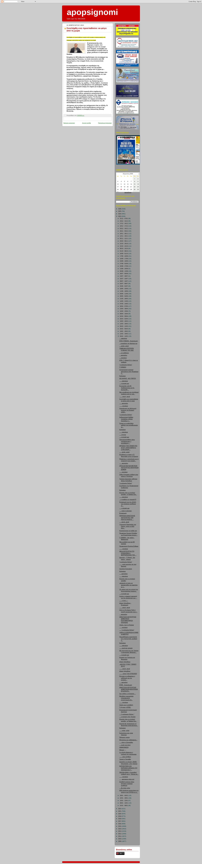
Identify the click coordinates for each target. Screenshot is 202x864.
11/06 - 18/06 (124, 291)
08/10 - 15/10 (124, 248)
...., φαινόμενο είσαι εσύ (126, 779)
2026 (120, 209)
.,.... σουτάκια (123, 406)
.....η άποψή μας (124, 508)
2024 (120, 214)
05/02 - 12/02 (124, 336)
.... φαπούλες (123, 574)
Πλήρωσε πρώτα (124, 737)
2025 (120, 211)
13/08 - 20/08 (124, 268)
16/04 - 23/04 (124, 311)
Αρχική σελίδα (86, 123)
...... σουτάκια (123, 549)
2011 (120, 836)
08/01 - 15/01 (124, 803)
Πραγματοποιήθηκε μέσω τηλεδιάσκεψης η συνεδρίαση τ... (127, 441)
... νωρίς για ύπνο (124, 745)
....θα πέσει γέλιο (124, 788)
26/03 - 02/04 (124, 319)
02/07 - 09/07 (124, 283)
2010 (120, 839)
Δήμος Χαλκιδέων (124, 662)
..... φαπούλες (123, 403)
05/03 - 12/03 (124, 326)
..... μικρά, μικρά (124, 452)
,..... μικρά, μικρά (124, 396)
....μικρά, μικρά (124, 346)
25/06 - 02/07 (124, 286)
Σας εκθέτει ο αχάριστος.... (127, 693)
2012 (120, 834)
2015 (120, 826)
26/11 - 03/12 (124, 231)
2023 (120, 216)
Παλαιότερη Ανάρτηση (105, 123)
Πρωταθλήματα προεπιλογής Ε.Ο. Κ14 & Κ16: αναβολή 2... (128, 638)
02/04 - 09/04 (124, 316)
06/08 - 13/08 (124, 271)
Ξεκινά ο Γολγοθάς (125, 759)
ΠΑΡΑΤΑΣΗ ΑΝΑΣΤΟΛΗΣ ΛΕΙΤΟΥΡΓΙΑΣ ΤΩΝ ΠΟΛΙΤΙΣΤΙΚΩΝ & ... (127, 517)
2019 (120, 816)
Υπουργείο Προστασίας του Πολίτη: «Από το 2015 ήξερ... (127, 526)
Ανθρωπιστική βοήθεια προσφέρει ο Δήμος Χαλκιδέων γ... (126, 419)
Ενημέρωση (123, 513)
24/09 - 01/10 (124, 253)
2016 (120, 824)
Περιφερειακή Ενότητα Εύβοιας (128, 546)
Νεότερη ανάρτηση (69, 123)
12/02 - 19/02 (124, 334)
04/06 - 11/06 (124, 293)
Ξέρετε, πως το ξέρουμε (126, 625)
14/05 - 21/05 (124, 301)
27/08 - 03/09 (124, 263)
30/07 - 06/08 (124, 273)
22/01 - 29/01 (124, 798)
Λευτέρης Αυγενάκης (125, 569)
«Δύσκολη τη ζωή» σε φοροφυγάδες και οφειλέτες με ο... (128, 585)
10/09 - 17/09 (124, 258)
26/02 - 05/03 (124, 329)
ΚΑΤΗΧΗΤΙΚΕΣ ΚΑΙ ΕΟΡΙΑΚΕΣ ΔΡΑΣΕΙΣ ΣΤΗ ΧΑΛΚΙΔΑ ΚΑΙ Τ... (128, 768)
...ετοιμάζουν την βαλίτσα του (128, 343)
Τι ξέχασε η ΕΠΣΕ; (125, 707)
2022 (120, 808)
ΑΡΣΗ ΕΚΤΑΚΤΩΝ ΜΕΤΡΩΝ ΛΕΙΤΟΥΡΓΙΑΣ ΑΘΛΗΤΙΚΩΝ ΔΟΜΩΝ (128, 467)
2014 (120, 829)
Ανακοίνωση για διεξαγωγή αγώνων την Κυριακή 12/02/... (127, 410)
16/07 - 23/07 (124, 278)
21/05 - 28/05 (124, 298)
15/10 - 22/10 (124, 246)
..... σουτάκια (123, 472)
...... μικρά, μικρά (124, 607)
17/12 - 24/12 (124, 223)
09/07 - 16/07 (124, 281)
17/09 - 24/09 (124, 256)
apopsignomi (92, 12)
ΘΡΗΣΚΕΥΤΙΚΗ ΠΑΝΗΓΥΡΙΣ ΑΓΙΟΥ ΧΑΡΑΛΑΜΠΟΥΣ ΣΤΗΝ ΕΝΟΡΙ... (128, 447)
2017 (120, 821)
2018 (120, 818)
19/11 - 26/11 (124, 233)
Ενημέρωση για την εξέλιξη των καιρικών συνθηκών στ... (127, 504)
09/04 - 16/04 (124, 313)
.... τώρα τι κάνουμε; (125, 511)
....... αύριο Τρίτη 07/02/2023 (128, 673)
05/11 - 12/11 (124, 238)
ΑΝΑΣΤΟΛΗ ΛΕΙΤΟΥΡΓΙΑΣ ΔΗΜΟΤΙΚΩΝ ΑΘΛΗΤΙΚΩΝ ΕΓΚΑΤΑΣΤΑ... (128, 689)
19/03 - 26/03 (124, 321)
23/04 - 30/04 (124, 308)
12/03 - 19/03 (124, 324)
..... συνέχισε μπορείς (126, 648)
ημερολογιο (127, 192)
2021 (120, 811)
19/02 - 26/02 (124, 331)
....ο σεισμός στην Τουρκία (127, 717)
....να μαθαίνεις (124, 353)
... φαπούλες (123, 614)
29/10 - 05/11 (124, 241)
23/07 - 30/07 (124, 276)
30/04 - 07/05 (124, 306)
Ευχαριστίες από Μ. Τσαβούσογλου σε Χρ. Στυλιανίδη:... (127, 387)
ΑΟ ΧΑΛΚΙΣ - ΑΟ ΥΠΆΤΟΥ (127, 378)
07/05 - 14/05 (124, 303)
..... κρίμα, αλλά (124, 730)
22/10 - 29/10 (124, 243)
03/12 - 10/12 (124, 228)
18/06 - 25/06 (124, 288)
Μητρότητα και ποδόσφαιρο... (128, 740)
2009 (120, 841)
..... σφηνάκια (123, 381)
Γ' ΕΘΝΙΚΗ (122, 367)
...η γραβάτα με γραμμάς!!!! (127, 499)
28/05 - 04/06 (124, 296)
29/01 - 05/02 (124, 795)
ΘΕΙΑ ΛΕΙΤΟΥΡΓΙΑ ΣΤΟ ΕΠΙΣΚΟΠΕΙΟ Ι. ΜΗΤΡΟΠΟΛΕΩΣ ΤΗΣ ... (127, 553)
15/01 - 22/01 (124, 800)
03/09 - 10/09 (124, 261)
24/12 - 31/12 (124, 221)
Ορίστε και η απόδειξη (126, 705)
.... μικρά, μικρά (124, 522)
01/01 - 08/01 (124, 805)
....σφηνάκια (123, 338)
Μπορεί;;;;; (122, 750)
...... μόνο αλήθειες (125, 757)
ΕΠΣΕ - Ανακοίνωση (125, 685)
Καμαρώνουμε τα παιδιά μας (128, 530)
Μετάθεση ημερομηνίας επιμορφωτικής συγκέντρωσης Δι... (126, 698)
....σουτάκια (123, 358)
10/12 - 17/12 (124, 226)
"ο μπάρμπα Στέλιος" (125, 365)
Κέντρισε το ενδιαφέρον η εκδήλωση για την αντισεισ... (127, 678)
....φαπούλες (123, 355)
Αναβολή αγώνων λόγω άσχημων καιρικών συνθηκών (126, 783)
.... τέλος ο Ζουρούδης (126, 742)
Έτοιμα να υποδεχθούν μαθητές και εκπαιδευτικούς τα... (128, 425)
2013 (120, 831)
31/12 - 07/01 (124, 218)
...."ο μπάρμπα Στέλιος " (126, 714)
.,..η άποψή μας (124, 437)
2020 (120, 814)
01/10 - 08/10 (124, 251)
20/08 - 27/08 (124, 266)
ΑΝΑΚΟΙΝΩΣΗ (123, 747)
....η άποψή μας (124, 383)
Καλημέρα (122, 376)
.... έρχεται (122, 434)
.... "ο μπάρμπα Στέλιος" (126, 630)
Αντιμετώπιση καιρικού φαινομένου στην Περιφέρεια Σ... (128, 371)
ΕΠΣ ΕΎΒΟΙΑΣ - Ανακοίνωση (128, 341)
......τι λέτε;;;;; (123, 600)
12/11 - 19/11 (124, 236)
